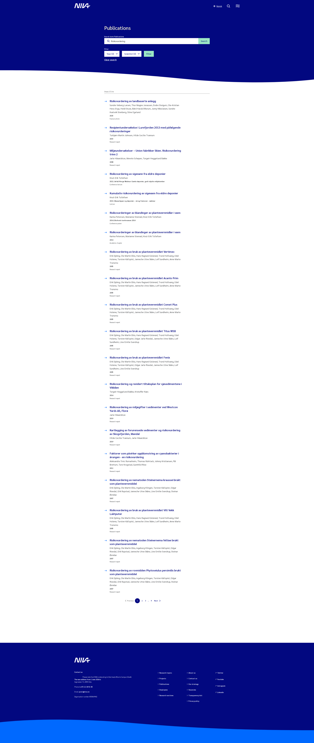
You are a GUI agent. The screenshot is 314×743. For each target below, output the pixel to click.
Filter (148, 53)
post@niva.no (84, 692)
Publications (164, 684)
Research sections (166, 695)
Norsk (219, 6)
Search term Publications (114, 37)
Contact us (193, 678)
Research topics (165, 673)
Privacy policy (194, 701)
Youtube (220, 679)
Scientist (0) (130, 53)
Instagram (221, 686)
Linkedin (220, 692)
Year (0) (110, 53)
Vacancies (192, 690)
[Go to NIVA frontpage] (141, 6)
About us (192, 673)
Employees (163, 690)
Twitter (220, 673)
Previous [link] (130, 601)
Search (204, 41)
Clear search (110, 59)
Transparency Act (195, 695)
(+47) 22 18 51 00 (86, 687)
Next (156, 601)
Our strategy (194, 684)
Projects (162, 678)
